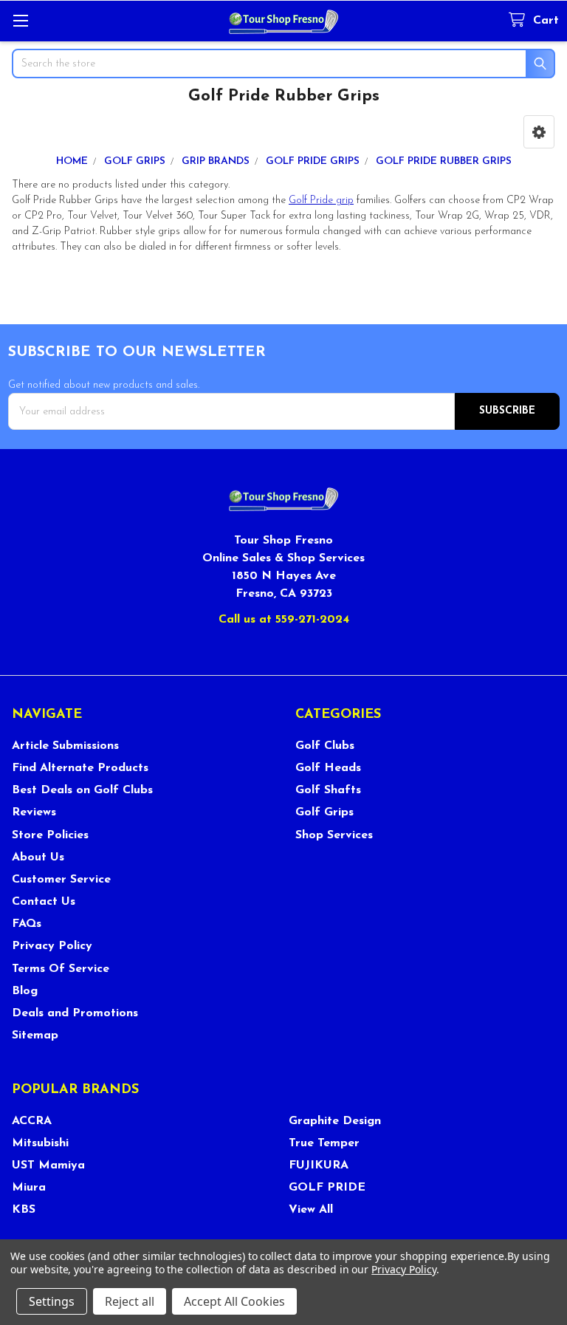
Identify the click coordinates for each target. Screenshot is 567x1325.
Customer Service (61, 880)
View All (311, 1210)
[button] (538, 131)
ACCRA (32, 1121)
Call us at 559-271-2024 (284, 620)
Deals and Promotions (75, 1013)
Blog (25, 991)
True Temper (324, 1143)
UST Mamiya (48, 1165)
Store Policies (50, 835)
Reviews (34, 812)
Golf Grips (324, 812)
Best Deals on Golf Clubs (82, 790)
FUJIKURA (318, 1165)
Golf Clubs (324, 746)
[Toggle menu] (20, 20)
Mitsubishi (40, 1143)
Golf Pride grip (321, 200)
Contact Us (43, 902)
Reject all (129, 1301)
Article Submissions (65, 746)
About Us (38, 857)
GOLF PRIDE (327, 1188)
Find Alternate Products (80, 768)
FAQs (26, 924)
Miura (29, 1188)
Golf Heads (328, 768)
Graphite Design (335, 1121)
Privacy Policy (52, 946)
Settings (52, 1301)
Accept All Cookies (234, 1301)
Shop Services (334, 835)
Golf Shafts (328, 790)
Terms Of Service (60, 969)
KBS (23, 1210)
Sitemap (35, 1035)
